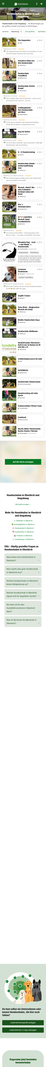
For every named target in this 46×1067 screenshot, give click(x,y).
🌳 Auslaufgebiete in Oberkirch (23, 524)
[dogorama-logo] (21, 3)
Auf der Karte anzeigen (23, 462)
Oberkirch (32, 10)
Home (13, 10)
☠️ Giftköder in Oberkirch (23, 521)
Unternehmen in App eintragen (23, 1030)
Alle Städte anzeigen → (23, 504)
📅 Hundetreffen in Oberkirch (23, 532)
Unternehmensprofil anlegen (23, 1023)
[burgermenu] (3, 3)
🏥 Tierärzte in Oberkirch (23, 536)
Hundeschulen (22, 10)
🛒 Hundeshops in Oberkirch (23, 539)
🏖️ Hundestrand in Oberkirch (23, 528)
